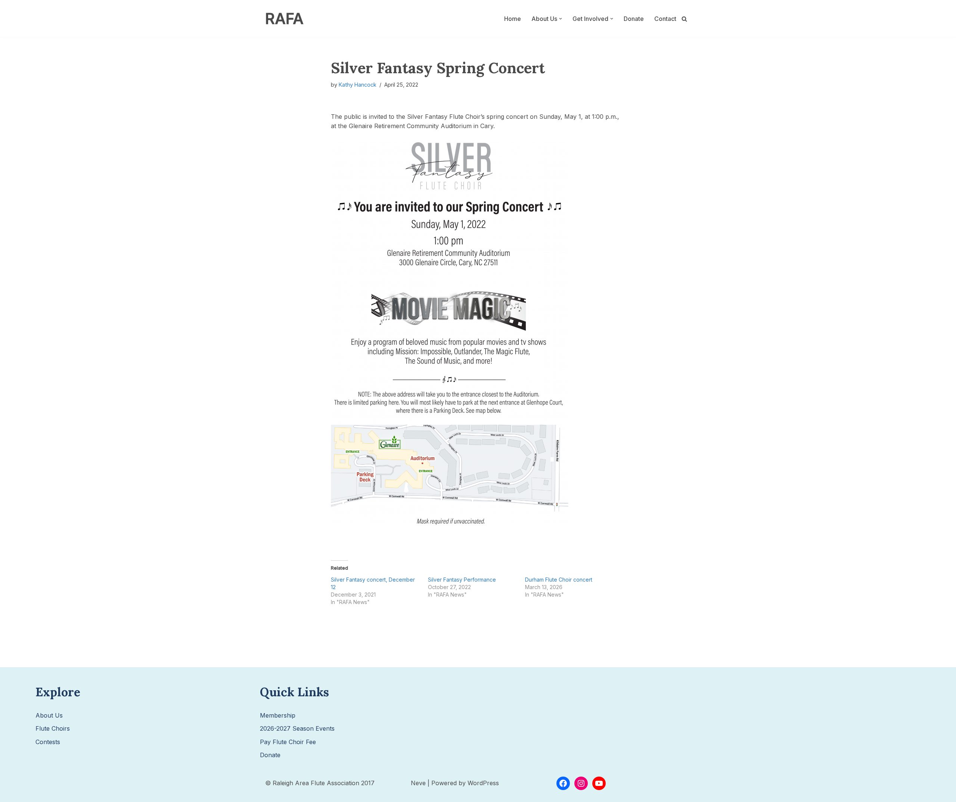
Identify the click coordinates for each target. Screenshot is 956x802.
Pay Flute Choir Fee (288, 742)
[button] (560, 18)
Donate (634, 18)
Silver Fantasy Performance (462, 579)
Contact (665, 18)
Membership (277, 715)
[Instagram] (581, 783)
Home (512, 18)
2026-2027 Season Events (297, 728)
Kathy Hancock (357, 84)
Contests (47, 742)
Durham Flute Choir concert (558, 579)
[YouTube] (599, 783)
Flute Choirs (52, 728)
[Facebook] (563, 783)
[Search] (684, 19)
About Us (49, 715)
